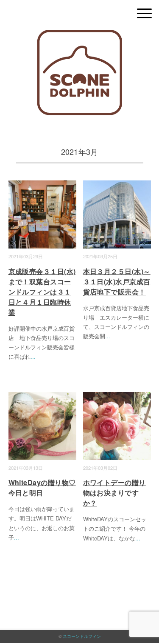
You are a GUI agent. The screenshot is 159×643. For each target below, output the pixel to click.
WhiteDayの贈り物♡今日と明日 (42, 487)
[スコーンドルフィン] (79, 36)
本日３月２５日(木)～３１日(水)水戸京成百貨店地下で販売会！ (117, 281)
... (33, 356)
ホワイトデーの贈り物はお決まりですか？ (114, 492)
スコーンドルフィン (82, 636)
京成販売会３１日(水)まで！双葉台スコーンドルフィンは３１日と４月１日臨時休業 (42, 291)
